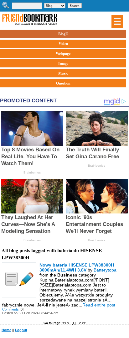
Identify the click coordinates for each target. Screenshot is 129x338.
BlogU (63, 34)
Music (63, 73)
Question (63, 83)
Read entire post (98, 304)
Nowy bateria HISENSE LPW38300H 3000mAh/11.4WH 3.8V (76, 267)
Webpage (63, 53)
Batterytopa (105, 269)
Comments (10, 309)
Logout (21, 330)
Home (6, 330)
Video (63, 43)
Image (63, 63)
